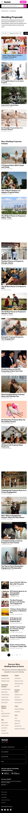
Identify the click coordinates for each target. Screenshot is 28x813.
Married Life (17, 723)
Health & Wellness (5, 715)
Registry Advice (4, 722)
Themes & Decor (4, 697)
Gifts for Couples (4, 725)
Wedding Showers (18, 699)
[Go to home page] (4, 740)
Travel (16, 706)
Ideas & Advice (5, 10)
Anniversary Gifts (4, 733)
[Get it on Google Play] (15, 773)
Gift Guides (3, 730)
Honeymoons (17, 711)
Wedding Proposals (5, 680)
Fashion (17, 675)
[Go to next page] (20, 655)
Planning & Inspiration (7, 747)
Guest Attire (17, 686)
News (16, 718)
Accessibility (4, 797)
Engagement (13, 10)
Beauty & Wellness (3, 707)
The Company (5, 751)
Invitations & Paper (5, 694)
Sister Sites (4, 756)
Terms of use (4, 794)
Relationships (17, 720)
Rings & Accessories (19, 680)
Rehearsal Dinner (18, 702)
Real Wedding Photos (5, 689)
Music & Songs (4, 702)
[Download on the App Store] (5, 773)
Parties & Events (17, 690)
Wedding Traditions (5, 699)
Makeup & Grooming (5, 713)
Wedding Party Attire (19, 683)
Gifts (2, 719)
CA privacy (3, 802)
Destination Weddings (19, 708)
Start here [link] (3, 784)
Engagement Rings (15, 33)
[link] (2, 810)
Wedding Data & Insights (20, 728)
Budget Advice (4, 691)
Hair (2, 710)
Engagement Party (19, 694)
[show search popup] (14, 6)
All (4, 33)
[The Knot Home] (7, 2)
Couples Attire (18, 678)
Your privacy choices (5, 799)
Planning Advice (18, 725)
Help (2, 761)
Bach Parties (17, 697)
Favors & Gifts (4, 727)
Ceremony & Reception (4, 685)
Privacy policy (4, 792)
